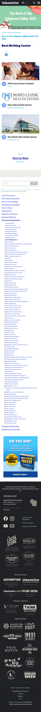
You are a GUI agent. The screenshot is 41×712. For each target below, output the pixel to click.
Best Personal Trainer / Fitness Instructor (17, 344)
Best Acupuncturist (11, 225)
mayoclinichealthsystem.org (16, 107)
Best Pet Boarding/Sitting (12, 349)
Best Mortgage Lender (11, 326)
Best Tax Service (10, 408)
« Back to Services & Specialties (11, 32)
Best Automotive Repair (12, 233)
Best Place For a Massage (12, 363)
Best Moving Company (12, 328)
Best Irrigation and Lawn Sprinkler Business (17, 301)
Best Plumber (9, 371)
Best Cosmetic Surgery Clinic (13, 256)
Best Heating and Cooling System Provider (17, 289)
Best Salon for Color (11, 386)
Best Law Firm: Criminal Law (13, 307)
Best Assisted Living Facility (13, 227)
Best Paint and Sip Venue (12, 340)
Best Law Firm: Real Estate (12, 314)
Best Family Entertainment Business (15, 276)
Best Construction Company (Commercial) (17, 252)
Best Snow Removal (11, 394)
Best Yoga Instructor (11, 423)
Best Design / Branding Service (14, 266)
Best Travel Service (11, 410)
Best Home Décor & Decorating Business (16, 291)
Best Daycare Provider (11, 262)
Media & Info (7, 211)
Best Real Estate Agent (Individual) (15, 379)
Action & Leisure (8, 195)
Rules (16, 27)
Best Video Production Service (13, 416)
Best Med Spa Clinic (11, 324)
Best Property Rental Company (14, 373)
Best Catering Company (12, 246)
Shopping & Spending (10, 426)
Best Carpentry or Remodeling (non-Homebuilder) (19, 244)
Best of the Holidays (10, 202)
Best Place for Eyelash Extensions (14, 367)
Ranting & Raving (9, 217)
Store (20, 698)
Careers (27, 687)
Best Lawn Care (10, 318)
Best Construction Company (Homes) (15, 254)
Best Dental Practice (11, 264)
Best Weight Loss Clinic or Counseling (16, 419)
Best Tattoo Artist (10, 404)
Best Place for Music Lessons (13, 369)
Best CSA (8, 258)
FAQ (21, 27)
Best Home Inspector (11, 293)
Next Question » (20, 161)
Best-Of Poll (4, 27)
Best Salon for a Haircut (12, 384)
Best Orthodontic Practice (12, 336)
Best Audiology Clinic (11, 229)
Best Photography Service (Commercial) (16, 359)
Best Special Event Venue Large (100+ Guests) (17, 396)
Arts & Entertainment (10, 199)
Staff (13, 687)
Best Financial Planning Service (14, 279)
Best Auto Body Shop (11, 231)
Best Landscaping (11, 303)
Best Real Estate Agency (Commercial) (15, 375)
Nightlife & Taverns (9, 214)
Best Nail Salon (10, 330)
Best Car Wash (20, 158)
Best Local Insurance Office (13, 320)
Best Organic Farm (11, 334)
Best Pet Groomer (10, 351)
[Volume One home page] (11, 3)
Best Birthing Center (11, 239)
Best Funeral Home (11, 283)
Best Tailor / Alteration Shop (13, 400)
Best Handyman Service (12, 287)
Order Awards (36, 27)
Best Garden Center (11, 285)
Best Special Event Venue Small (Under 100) (17, 398)
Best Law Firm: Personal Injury (14, 311)
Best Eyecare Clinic (11, 274)
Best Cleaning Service (11, 250)
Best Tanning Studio (11, 402)
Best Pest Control (10, 346)
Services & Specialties (11, 220)
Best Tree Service (10, 412)
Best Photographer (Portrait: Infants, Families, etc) (19, 357)
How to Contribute (27, 523)
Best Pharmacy (10, 355)
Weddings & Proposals (11, 429)
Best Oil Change (10, 332)
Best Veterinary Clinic (11, 414)
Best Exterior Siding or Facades (14, 272)
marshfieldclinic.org (13, 140)
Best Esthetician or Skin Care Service (15, 270)
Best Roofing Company (12, 381)
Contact (11, 27)
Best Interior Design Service (13, 299)
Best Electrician (10, 268)
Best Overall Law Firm (11, 338)
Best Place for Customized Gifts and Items (17, 365)
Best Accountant (10, 223)
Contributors (20, 687)
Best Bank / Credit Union (12, 235)
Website (20, 696)
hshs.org (10, 86)
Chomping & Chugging (11, 205)
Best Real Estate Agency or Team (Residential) (17, 377)
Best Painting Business (12, 342)
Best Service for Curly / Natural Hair (15, 392)
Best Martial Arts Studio (12, 322)
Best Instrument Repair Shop (13, 297)
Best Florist (9, 281)
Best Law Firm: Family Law (13, 309)
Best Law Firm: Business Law (13, 305)
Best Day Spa (9, 260)
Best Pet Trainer (10, 353)
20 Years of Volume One (29, 526)
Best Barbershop (10, 237)
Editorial (20, 693)
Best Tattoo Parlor (10, 406)
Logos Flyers (28, 27)
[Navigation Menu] (38, 3)
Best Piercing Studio (11, 361)
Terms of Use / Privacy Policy (17, 702)
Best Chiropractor (10, 248)
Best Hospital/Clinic (11, 295)
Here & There (7, 208)
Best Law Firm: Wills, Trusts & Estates (16, 316)
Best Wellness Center (11, 421)
